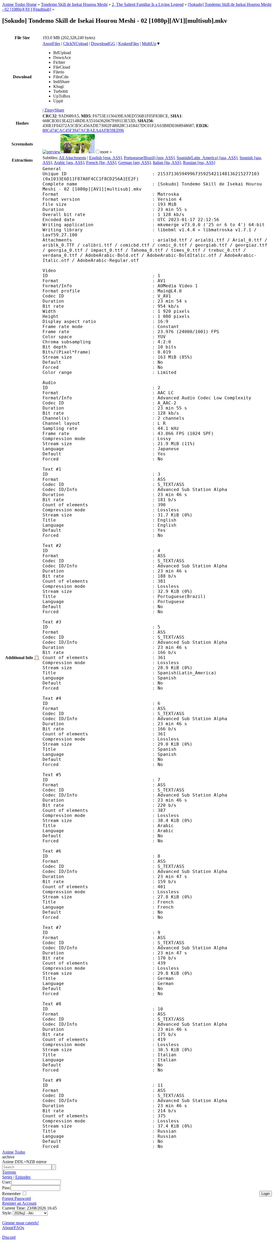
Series (7, 1177)
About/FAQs (13, 1227)
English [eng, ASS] (105, 157)
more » (106, 152)
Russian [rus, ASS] (199, 162)
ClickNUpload (75, 43)
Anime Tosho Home (19, 4)
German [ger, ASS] (134, 162)
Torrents (9, 1172)
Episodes (23, 1177)
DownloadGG (103, 43)
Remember (12, 1193)
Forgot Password (16, 1198)
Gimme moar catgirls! (20, 1223)
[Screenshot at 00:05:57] (77, 152)
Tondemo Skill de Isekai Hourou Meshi (74, 4)
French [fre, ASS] (101, 162)
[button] (97, 151)
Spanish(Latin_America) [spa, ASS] (207, 157)
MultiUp (149, 43)
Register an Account (19, 1203)
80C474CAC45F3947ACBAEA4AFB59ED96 (83, 130)
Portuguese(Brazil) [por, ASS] (149, 157)
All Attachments (72, 157)
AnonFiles (51, 43)
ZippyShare (54, 110)
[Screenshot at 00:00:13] (51, 152)
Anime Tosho (13, 1152)
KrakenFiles (128, 43)
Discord (9, 1237)
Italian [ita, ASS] (167, 162)
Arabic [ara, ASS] (69, 162)
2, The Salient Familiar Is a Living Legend (148, 4)
